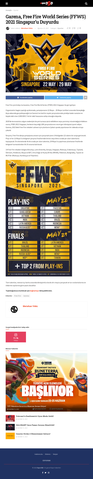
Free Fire (17, 296)
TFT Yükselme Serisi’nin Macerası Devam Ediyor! (26, 406)
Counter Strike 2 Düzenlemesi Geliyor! (33, 434)
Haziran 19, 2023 (13, 409)
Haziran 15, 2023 (22, 428)
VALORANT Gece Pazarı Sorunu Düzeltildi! (35, 425)
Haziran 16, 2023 (22, 419)
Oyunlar (15, 10)
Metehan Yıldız (27, 28)
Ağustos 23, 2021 (43, 28)
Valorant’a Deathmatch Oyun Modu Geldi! (35, 416)
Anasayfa (9, 10)
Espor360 (40, 468)
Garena (26, 296)
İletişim (55, 454)
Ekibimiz (48, 454)
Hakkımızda (39, 454)
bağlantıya (34, 291)
